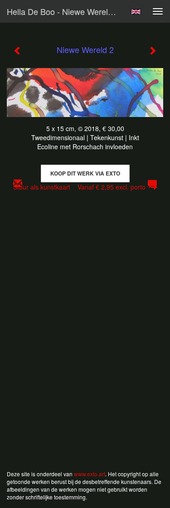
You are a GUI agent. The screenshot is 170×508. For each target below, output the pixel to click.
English (136, 12)
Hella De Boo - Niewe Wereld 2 (63, 11)
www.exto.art (89, 474)
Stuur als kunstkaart (79, 186)
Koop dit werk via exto (85, 173)
